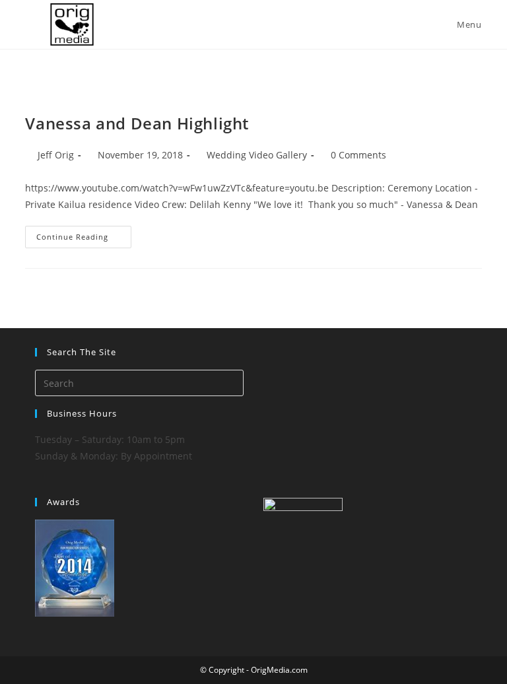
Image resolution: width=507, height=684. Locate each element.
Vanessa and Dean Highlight (137, 123)
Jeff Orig (56, 155)
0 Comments (358, 155)
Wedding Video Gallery (257, 155)
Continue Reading (83, 239)
